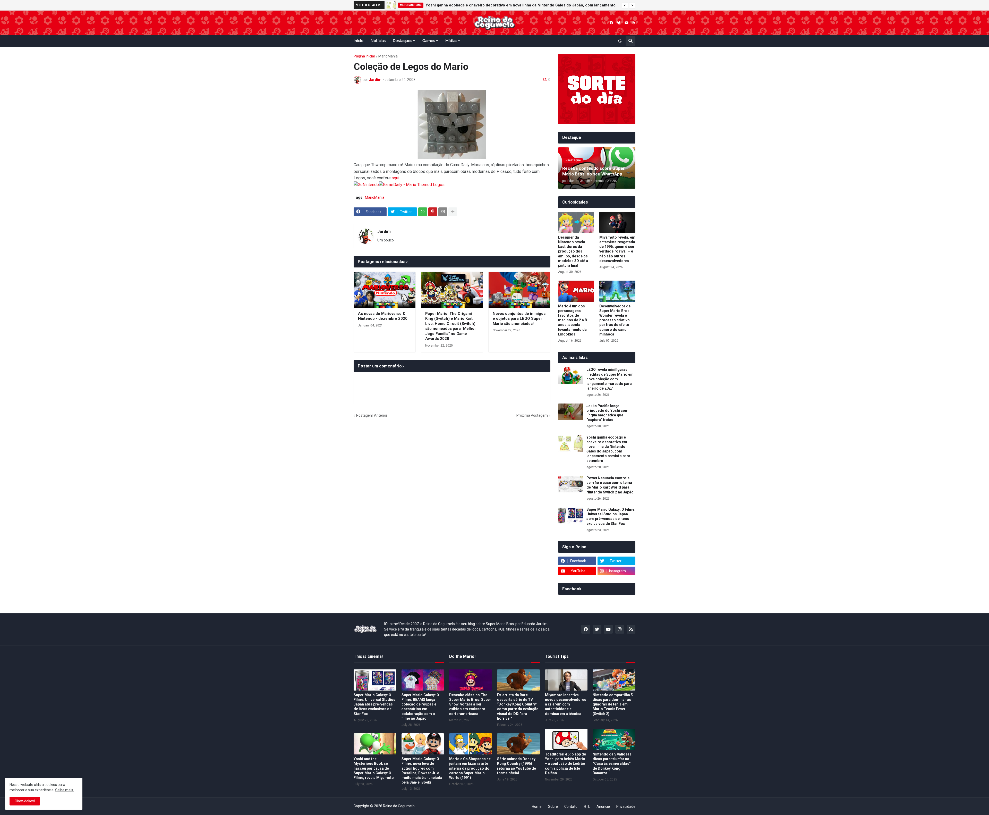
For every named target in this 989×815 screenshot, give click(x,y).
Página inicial (364, 56)
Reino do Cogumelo (399, 806)
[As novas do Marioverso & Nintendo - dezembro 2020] (384, 290)
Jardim (384, 231)
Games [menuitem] (428, 40)
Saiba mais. (64, 790)
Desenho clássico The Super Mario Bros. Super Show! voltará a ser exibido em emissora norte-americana (470, 704)
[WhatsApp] (422, 211)
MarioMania (388, 56)
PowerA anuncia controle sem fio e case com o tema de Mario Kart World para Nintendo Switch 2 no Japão (610, 485)
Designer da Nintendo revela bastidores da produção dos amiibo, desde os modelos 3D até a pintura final (573, 251)
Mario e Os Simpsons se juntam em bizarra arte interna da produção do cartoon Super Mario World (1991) (470, 768)
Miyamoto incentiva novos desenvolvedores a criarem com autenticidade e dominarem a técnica (565, 704)
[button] (625, 5)
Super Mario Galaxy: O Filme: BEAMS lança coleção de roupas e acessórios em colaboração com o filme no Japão (420, 706)
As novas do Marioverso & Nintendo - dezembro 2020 (382, 316)
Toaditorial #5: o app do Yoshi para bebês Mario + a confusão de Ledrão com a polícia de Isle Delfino (565, 763)
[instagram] (619, 629)
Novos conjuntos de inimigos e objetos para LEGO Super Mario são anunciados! (519, 318)
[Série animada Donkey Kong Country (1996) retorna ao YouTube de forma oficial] (518, 743)
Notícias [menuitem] (378, 40)
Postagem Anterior (371, 415)
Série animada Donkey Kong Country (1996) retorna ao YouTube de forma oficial (516, 766)
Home (537, 806)
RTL (587, 806)
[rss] (634, 22)
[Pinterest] (432, 211)
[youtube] (626, 22)
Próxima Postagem (532, 415)
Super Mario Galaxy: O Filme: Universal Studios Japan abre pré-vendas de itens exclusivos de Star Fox (610, 516)
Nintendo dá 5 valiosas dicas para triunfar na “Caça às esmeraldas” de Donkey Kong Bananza (612, 763)
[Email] (442, 211)
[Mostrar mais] (452, 211)
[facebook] (611, 22)
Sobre (553, 806)
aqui (395, 177)
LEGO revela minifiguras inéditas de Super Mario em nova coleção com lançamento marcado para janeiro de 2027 (610, 378)
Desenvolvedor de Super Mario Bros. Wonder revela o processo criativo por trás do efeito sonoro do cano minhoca (614, 320)
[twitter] (618, 22)
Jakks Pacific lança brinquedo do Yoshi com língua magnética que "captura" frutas (607, 413)
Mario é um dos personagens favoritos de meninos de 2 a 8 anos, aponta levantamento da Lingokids (572, 320)
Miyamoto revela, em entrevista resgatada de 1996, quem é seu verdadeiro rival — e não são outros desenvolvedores (617, 249)
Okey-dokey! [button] (25, 801)
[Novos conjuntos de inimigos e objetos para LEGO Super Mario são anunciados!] (519, 290)
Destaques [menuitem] (402, 40)
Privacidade (625, 806)
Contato (570, 806)
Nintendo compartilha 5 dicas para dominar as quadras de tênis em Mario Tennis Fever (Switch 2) (613, 704)
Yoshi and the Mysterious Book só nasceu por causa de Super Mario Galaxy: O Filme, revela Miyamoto (374, 768)
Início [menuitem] (358, 40)
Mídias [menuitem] (451, 40)
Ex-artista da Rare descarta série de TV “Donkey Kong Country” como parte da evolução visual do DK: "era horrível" (518, 706)
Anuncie (603, 806)
